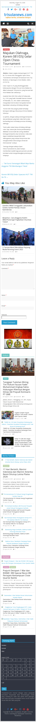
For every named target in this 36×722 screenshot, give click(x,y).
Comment (5, 268)
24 (3, 675)
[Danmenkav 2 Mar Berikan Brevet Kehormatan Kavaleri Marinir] (18, 595)
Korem (9, 69)
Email (4, 306)
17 (3, 672)
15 (26, 669)
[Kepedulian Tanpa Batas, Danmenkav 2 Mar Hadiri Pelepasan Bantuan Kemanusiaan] (18, 619)
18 (8, 672)
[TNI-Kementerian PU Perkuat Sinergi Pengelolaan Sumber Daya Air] (18, 494)
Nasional (6, 466)
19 (12, 672)
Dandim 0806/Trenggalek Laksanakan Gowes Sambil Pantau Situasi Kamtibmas (17, 207)
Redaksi (4, 645)
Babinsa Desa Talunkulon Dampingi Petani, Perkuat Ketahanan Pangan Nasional (16, 546)
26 (12, 675)
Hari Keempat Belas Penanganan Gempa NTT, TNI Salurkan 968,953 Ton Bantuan (17, 523)
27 (17, 675)
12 (12, 669)
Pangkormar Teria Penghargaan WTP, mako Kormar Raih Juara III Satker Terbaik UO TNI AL (17, 612)
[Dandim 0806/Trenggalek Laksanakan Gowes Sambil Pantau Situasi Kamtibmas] (18, 187)
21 (22, 672)
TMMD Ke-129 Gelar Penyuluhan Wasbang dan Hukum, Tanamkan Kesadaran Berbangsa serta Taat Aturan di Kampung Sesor (17, 430)
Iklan (3, 651)
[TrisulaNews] (4, 24)
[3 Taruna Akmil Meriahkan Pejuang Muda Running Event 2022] (18, 229)
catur (6, 69)
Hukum (6, 378)
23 (31, 672)
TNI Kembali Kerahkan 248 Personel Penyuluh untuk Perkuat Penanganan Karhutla (16, 511)
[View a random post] (32, 23)
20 (17, 672)
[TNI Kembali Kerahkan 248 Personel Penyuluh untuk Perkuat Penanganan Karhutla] (18, 506)
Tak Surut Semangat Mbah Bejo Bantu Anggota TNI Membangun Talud (18, 164)
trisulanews (18, 66)
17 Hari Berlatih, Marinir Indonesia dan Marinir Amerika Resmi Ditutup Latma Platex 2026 (18, 473)
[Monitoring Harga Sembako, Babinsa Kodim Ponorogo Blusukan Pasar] (18, 529)
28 (22, 675)
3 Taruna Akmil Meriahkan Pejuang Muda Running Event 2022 (16, 248)
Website (4, 315)
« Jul (3, 682)
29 (26, 675)
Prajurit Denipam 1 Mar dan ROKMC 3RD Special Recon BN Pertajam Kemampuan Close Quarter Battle (17, 574)
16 (31, 669)
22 (26, 672)
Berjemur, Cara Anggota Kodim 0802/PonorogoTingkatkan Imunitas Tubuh (16, 220)
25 (8, 675)
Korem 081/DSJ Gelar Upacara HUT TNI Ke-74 (17, 175)
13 (17, 669)
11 (8, 669)
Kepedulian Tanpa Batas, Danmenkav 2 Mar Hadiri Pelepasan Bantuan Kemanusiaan (16, 624)
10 (3, 669)
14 (22, 669)
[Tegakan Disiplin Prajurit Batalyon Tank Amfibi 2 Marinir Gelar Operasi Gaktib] (8, 412)
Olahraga (6, 49)
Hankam (6, 567)
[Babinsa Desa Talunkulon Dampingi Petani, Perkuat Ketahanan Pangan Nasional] (18, 541)
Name (4, 295)
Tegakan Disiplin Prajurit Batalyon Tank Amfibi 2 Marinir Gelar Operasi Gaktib (23, 414)
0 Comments (27, 66)
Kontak (4, 648)
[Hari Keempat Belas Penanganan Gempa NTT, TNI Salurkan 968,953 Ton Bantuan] (18, 518)
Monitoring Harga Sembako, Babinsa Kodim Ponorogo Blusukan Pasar (16, 534)
